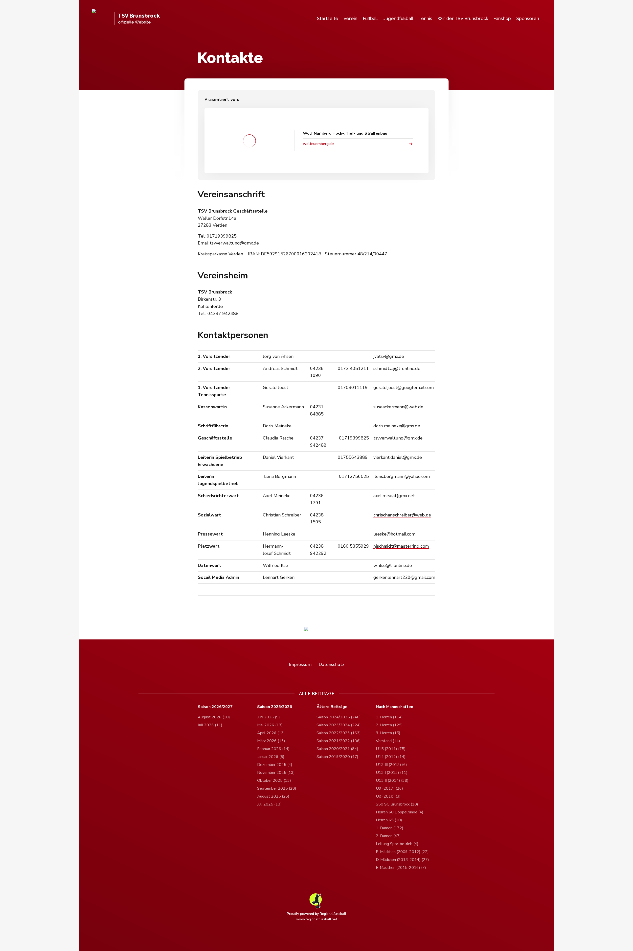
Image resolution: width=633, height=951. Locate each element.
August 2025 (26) (273, 796)
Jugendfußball (398, 18)
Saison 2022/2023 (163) (338, 733)
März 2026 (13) (271, 741)
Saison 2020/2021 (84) (337, 749)
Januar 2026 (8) (270, 756)
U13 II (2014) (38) (392, 780)
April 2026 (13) (271, 733)
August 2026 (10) (214, 717)
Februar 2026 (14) (273, 749)
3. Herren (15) (388, 733)
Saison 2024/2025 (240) (338, 717)
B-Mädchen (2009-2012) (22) (402, 851)
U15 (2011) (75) (391, 749)
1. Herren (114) (389, 717)
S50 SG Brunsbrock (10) (397, 804)
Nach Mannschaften (394, 706)
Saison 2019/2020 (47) (337, 756)
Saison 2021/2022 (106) (338, 741)
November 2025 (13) (276, 772)
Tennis (425, 18)
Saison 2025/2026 (274, 706)
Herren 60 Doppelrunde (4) (399, 812)
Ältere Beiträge (331, 706)
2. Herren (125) (389, 725)
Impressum (300, 664)
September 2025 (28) (276, 788)
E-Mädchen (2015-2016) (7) (401, 867)
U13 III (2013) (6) (391, 764)
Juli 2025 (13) (269, 804)
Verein (350, 18)
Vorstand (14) (388, 741)
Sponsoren (527, 18)
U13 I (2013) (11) (391, 772)
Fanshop (502, 18)
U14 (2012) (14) (391, 756)
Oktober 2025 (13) (274, 780)
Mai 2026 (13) (270, 725)
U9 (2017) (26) (389, 788)
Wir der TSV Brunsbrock (463, 18)
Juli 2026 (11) (210, 725)
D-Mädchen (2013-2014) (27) (402, 859)
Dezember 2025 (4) (274, 764)
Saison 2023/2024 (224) (338, 725)
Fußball (370, 18)
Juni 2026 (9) (268, 717)
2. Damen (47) (388, 836)
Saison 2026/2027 (215, 706)
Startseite (327, 18)
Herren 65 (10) (389, 820)
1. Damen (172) (389, 828)
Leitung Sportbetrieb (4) (397, 844)
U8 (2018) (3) (388, 796)
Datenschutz (331, 664)
